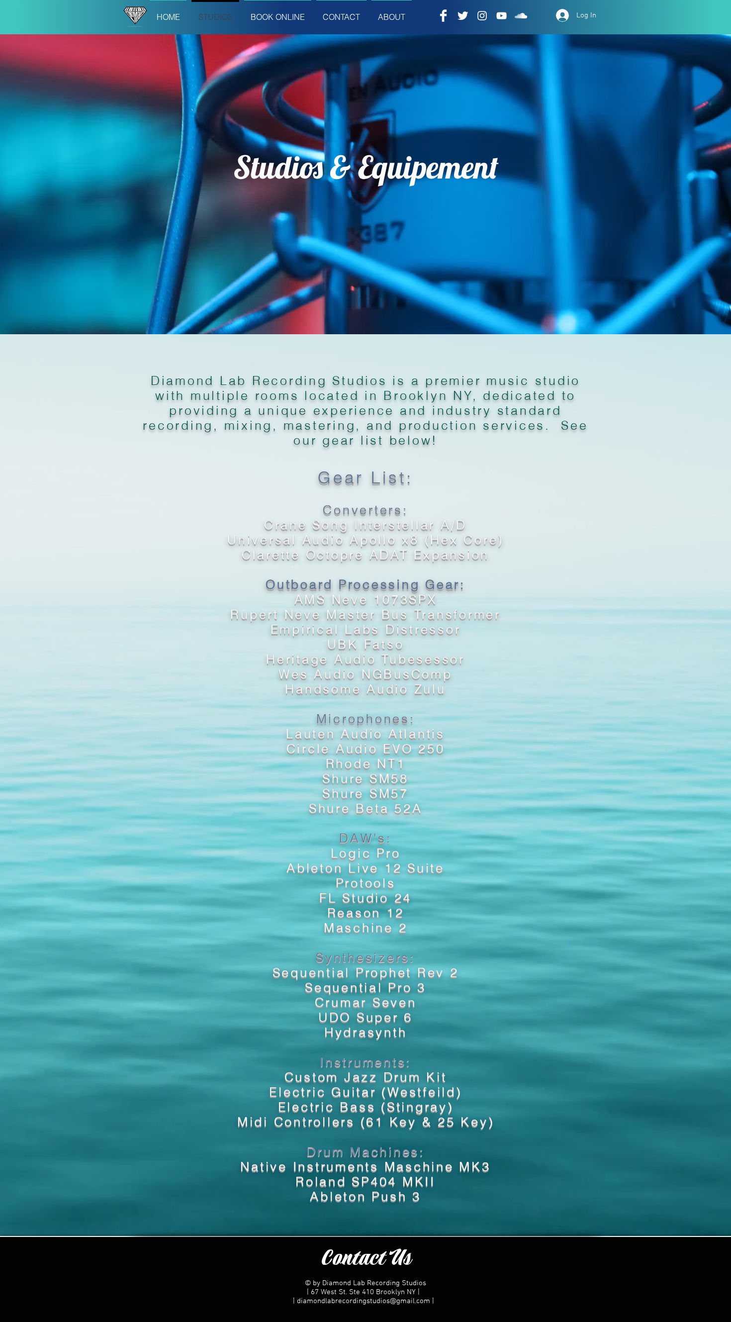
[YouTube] (501, 15)
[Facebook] (443, 15)
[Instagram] (482, 15)
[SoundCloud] (521, 15)
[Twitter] (463, 15)
